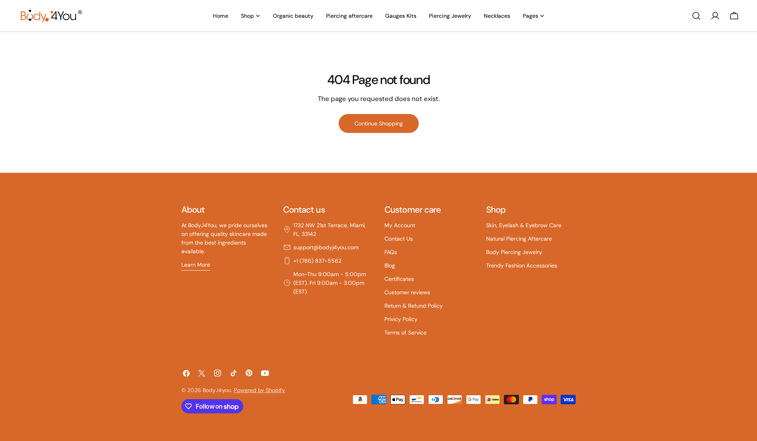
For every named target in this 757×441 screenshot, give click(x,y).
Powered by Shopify (259, 390)
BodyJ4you (217, 390)
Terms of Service (405, 332)
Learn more (195, 264)
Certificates (399, 278)
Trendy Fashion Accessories (521, 265)
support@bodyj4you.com (325, 247)
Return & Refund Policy (413, 305)
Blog (389, 265)
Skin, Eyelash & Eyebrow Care (523, 225)
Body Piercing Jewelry (514, 252)
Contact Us (398, 238)
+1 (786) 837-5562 (317, 260)
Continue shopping (378, 123)
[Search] (696, 16)
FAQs (390, 252)
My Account (399, 225)
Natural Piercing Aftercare (519, 238)
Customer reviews (407, 292)
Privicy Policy (401, 319)
